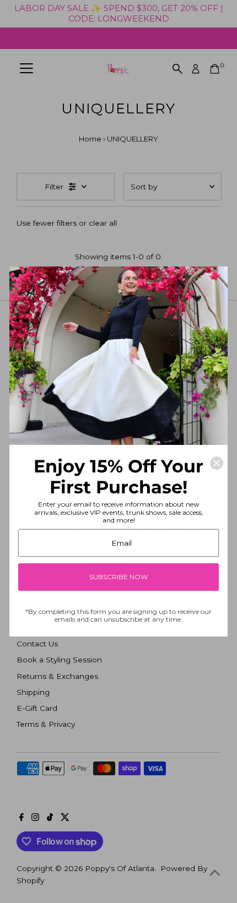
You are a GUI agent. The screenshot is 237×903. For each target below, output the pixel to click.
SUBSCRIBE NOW (118, 577)
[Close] (216, 463)
